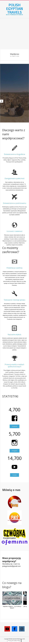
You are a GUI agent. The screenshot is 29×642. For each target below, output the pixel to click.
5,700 (14, 434)
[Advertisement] (14, 34)
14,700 (14, 458)
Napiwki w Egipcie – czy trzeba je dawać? (12, 607)
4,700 (14, 409)
